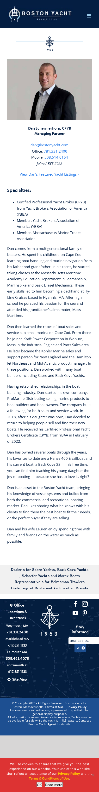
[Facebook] (75, 604)
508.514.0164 (56, 157)
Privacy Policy (77, 707)
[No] (93, 775)
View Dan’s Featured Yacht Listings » (49, 174)
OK (39, 785)
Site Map (19, 679)
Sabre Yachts (43, 570)
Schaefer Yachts (36, 576)
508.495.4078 (17, 658)
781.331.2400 (55, 151)
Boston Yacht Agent (42, 724)
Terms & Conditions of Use (49, 778)
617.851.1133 (17, 645)
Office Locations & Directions (17, 611)
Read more (53, 785)
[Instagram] (85, 604)
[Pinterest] (85, 613)
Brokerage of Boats (28, 588)
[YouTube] (75, 613)
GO (78, 648)
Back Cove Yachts (72, 570)
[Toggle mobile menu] (89, 15)
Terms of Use (54, 707)
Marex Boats (69, 576)
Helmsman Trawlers (68, 582)
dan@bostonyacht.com (49, 145)
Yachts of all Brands (70, 588)
